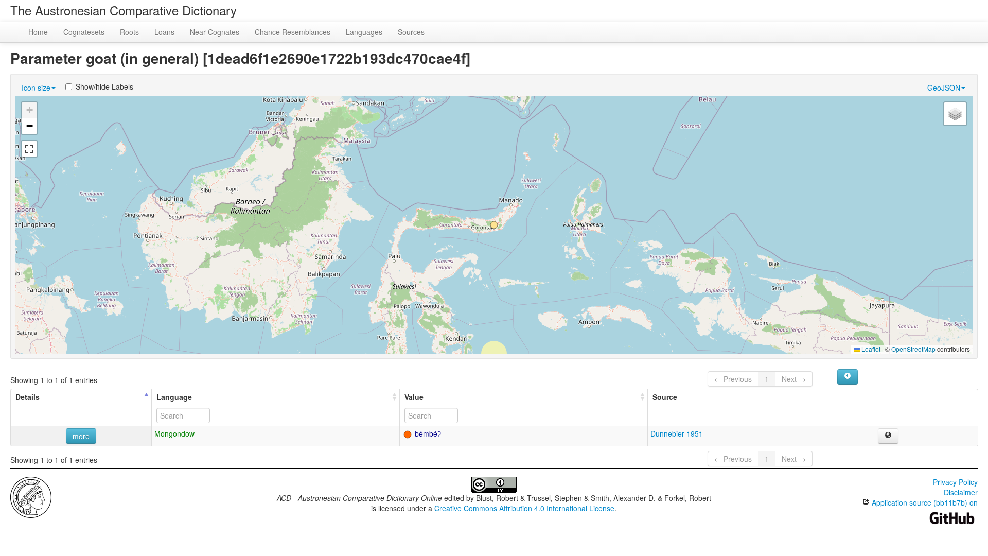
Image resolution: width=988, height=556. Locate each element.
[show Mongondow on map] (888, 436)
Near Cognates (214, 32)
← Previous (733, 379)
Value (414, 397)
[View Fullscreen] (29, 149)
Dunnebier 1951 (676, 433)
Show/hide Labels (104, 86)
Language (174, 397)
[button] (494, 225)
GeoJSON (943, 87)
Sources (411, 32)
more (81, 436)
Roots (129, 32)
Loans (164, 32)
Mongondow (174, 433)
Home (38, 32)
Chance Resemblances (292, 32)
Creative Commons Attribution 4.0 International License (524, 508)
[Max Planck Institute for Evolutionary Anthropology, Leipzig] (30, 496)
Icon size (36, 87)
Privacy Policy (955, 482)
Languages (364, 32)
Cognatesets (83, 32)
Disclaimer (961, 492)
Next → (794, 379)
